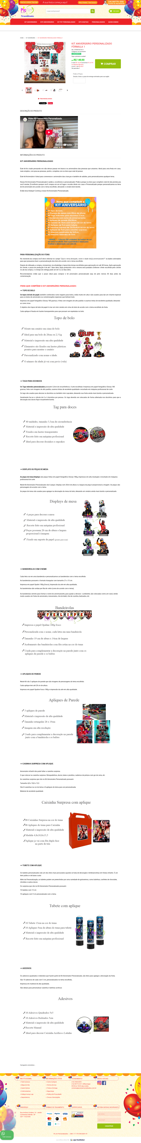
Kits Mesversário (47, 22)
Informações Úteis (54, 1078)
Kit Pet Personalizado (66, 22)
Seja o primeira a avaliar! (79, 56)
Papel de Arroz (78, 28)
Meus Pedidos (83, 2)
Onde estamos (26, 1091)
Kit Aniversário (30, 22)
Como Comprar (52, 1082)
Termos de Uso (51, 1085)
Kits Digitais (83, 22)
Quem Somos (113, 22)
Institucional (26, 1078)
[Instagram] (99, 1083)
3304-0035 (48, 1)
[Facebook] (104, 1083)
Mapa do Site (25, 1085)
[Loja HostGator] (77, 1140)
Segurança (50, 1091)
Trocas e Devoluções (53, 1097)
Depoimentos (63, 28)
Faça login (35, 2)
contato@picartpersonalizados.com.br (84, 1088)
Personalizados (98, 22)
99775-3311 (63, 1)
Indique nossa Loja (27, 1094)
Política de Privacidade (54, 1094)
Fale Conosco (92, 2)
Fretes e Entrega (52, 1088)
